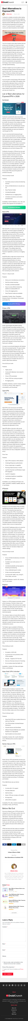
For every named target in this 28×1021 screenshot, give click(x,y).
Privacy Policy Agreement (8, 967)
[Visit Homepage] (7, 2)
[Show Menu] (26, 2)
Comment (5, 927)
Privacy (14, 1012)
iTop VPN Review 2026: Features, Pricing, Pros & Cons (16, 895)
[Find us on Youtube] (3, 985)
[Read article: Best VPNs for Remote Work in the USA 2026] (5, 890)
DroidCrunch (10, 1018)
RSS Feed (14, 1014)
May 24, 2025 (17, 14)
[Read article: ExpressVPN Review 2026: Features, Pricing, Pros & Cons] (5, 902)
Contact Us (14, 1010)
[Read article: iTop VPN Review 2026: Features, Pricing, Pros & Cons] (5, 896)
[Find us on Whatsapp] (18, 985)
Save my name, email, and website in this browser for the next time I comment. (13, 962)
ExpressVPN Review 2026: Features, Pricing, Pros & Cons (17, 901)
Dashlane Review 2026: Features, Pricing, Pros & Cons (16, 907)
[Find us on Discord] (12, 985)
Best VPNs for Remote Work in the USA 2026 (17, 889)
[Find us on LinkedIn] (24, 985)
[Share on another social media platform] (23, 844)
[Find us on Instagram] (6, 985)
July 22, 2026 (11, 891)
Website (4, 956)
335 (16, 891)
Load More (14, 912)
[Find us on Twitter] (21, 985)
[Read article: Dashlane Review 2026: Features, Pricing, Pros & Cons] (5, 908)
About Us (14, 1008)
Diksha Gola (9, 14)
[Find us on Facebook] (15, 985)
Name (4, 944)
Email (4, 950)
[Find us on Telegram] (9, 985)
